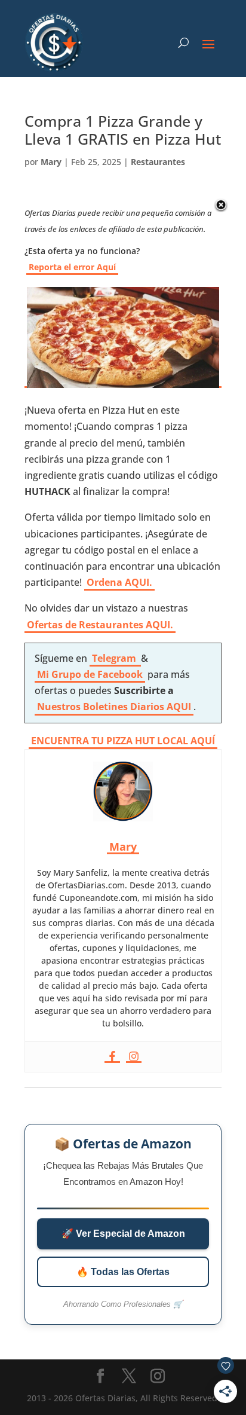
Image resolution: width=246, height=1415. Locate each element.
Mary (51, 161)
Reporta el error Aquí (72, 267)
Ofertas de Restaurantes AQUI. (100, 624)
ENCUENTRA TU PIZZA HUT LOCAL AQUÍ (123, 740)
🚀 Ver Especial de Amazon (123, 1233)
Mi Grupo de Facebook (90, 674)
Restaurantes (158, 161)
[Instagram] (134, 1057)
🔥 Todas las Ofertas (123, 1272)
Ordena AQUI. (119, 582)
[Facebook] (112, 1057)
